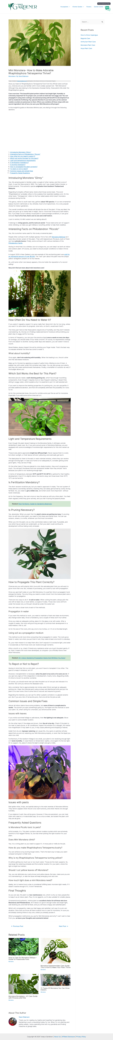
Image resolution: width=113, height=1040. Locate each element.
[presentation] (69, 7)
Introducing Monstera (20, 152)
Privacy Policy (81, 1037)
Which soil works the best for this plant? (24, 158)
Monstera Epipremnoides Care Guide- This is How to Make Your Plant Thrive (55, 966)
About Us (57, 1037)
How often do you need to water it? (22, 156)
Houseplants (64, 7)
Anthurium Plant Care (88, 42)
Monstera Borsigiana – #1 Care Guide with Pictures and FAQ (23, 997)
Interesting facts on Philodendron (25, 154)
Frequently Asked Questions (20, 173)
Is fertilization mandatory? (19, 162)
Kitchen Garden (77, 7)
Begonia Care (85, 38)
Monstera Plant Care (88, 45)
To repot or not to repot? (19, 169)
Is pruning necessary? (17, 165)
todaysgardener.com (22, 81)
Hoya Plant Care (86, 48)
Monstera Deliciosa (58, 237)
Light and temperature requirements (23, 160)
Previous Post (17, 926)
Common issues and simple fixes (21, 171)
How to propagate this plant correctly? (23, 167)
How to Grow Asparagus (89, 35)
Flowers (88, 7)
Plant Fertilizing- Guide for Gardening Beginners (35, 504)
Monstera (12, 76)
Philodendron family (15, 243)
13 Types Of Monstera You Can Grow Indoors (55, 989)
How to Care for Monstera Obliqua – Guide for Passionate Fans (23, 958)
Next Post (63, 926)
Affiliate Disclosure (68, 1037)
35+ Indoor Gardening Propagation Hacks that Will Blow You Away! (41, 658)
